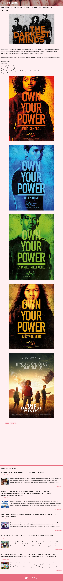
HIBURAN (13, 423)
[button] (61, 8)
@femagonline (12, 2)
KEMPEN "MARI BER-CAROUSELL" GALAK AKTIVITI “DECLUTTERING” (27, 536)
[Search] (61, 3)
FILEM (7, 423)
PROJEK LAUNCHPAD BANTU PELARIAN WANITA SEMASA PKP (24, 472)
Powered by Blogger (32, 578)
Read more (58, 486)
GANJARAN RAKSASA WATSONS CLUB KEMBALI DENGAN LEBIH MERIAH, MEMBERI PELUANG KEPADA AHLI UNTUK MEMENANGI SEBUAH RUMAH (28, 556)
